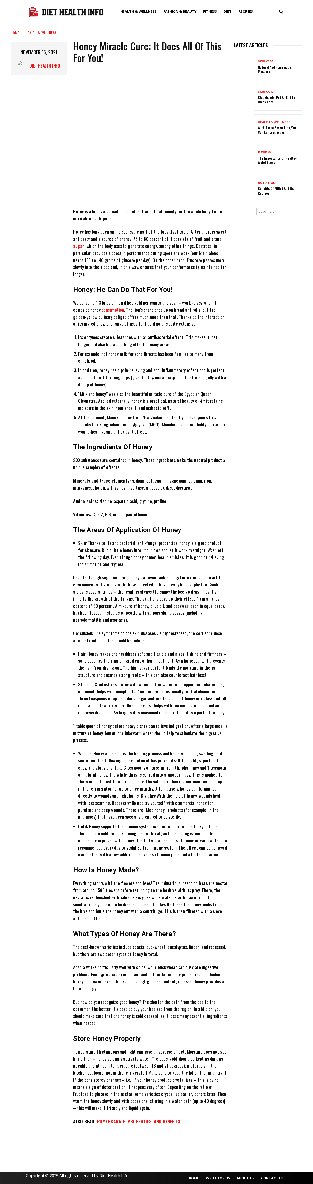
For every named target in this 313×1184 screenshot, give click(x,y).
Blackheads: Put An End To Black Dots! (276, 99)
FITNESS (264, 152)
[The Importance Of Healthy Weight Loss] (244, 158)
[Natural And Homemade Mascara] (244, 67)
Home (15, 32)
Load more (266, 211)
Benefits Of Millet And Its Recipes (276, 190)
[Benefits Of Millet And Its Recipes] (244, 188)
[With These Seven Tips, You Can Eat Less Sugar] (244, 127)
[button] (281, 11)
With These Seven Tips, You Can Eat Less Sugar (277, 130)
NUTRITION (266, 183)
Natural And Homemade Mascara (274, 69)
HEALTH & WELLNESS (41, 32)
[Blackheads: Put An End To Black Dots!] (244, 97)
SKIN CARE (266, 61)
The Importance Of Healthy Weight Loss (277, 160)
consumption (113, 310)
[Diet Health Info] (23, 65)
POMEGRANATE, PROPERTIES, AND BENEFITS (138, 1121)
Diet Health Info (44, 65)
